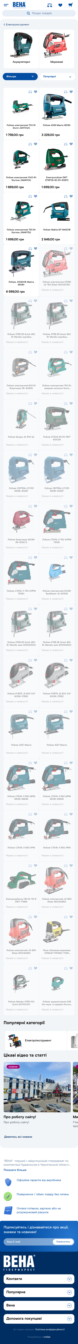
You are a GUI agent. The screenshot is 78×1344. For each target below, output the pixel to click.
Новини (13, 1067)
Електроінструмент (17, 24)
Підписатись (63, 1241)
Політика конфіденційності (50, 1329)
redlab (47, 1337)
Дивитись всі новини (18, 1137)
